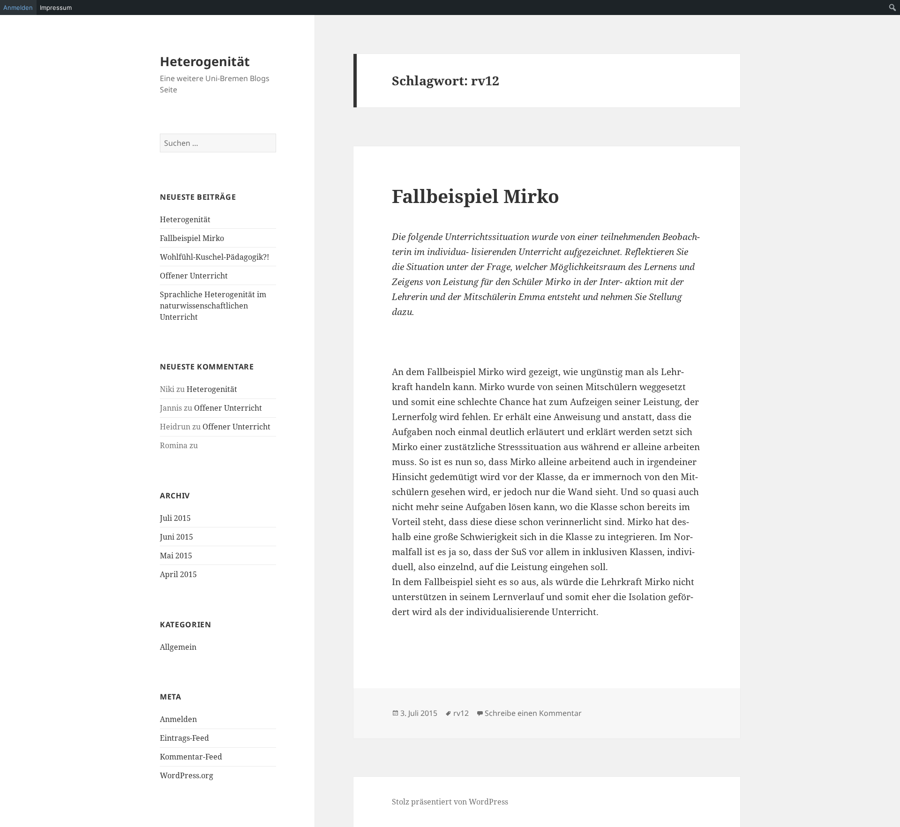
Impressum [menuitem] (56, 7)
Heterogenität (205, 61)
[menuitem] (892, 7)
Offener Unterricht (194, 276)
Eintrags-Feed (184, 738)
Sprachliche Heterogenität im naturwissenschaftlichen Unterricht (213, 305)
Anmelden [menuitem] (18, 7)
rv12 (461, 713)
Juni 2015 (176, 537)
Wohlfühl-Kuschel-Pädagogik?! (214, 257)
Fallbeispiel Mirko (192, 238)
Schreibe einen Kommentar (533, 713)
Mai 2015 (176, 555)
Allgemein (178, 647)
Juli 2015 (175, 518)
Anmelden (178, 719)
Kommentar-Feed (191, 757)
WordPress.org (186, 775)
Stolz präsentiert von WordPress (450, 802)
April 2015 (178, 574)
